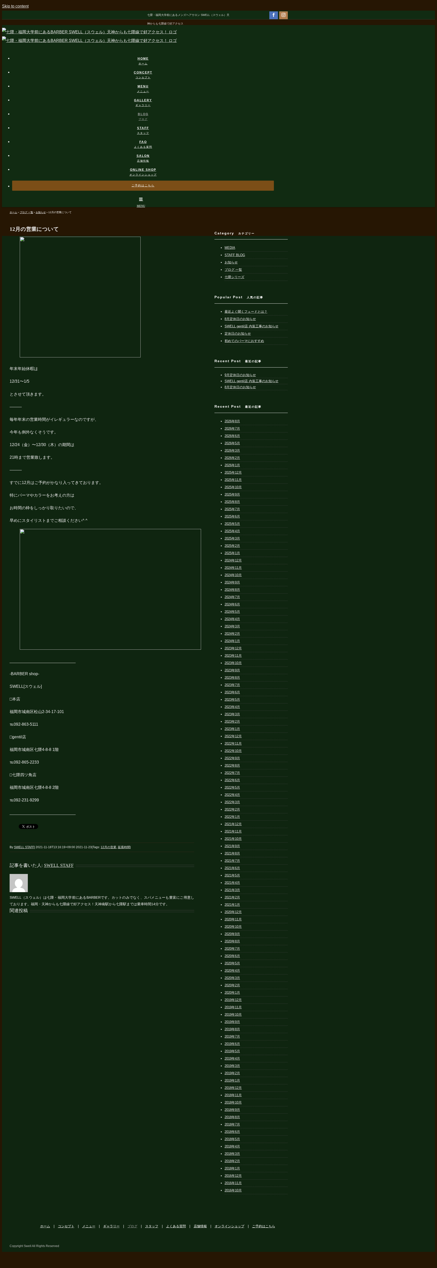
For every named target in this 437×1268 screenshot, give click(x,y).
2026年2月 (232, 458)
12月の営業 (108, 847)
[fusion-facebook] (273, 15)
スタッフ (151, 1226)
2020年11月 (233, 919)
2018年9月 (232, 1110)
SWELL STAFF (24, 847)
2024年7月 (232, 597)
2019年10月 (233, 1014)
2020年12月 (233, 912)
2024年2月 (232, 634)
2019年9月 (232, 1022)
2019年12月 (233, 1000)
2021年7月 (232, 861)
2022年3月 (232, 802)
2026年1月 (232, 465)
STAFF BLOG (235, 255)
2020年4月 (232, 970)
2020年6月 (232, 956)
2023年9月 (232, 670)
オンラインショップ (229, 1226)
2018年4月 (232, 1146)
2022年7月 (232, 773)
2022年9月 (232, 758)
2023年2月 (232, 721)
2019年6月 (232, 1044)
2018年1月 (232, 1168)
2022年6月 (232, 780)
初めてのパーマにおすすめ (244, 341)
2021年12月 (233, 824)
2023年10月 (233, 663)
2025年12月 (233, 472)
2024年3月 (232, 626)
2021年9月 (232, 846)
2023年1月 (232, 729)
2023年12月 (233, 648)
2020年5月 (232, 963)
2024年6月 (232, 604)
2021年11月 (233, 831)
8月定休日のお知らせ (240, 319)
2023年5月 (232, 699)
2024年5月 (232, 612)
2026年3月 (232, 450)
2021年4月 (232, 883)
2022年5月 (232, 787)
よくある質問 (176, 1226)
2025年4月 (232, 531)
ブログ (132, 1226)
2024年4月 (232, 619)
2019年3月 (232, 1066)
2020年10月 (233, 927)
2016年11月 (233, 1183)
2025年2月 (232, 546)
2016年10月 (233, 1190)
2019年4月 (232, 1058)
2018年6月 (232, 1132)
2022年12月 (233, 736)
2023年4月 (232, 707)
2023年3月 (232, 714)
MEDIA (230, 248)
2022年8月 (232, 765)
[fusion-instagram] (283, 15)
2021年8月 (232, 853)
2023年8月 (232, 677)
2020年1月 (232, 992)
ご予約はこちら (263, 1226)
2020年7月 (232, 948)
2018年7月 (232, 1124)
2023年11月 (233, 655)
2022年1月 (232, 817)
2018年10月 (233, 1102)
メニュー (88, 1226)
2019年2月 (232, 1073)
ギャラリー (111, 1226)
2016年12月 (233, 1176)
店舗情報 (200, 1226)
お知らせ (231, 262)
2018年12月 (233, 1088)
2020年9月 (232, 934)
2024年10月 (233, 575)
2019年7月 (232, 1036)
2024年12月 (233, 560)
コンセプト (66, 1226)
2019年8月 (232, 1029)
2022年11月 (233, 743)
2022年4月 (232, 795)
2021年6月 (232, 868)
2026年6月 (232, 436)
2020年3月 (232, 978)
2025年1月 (232, 553)
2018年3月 (232, 1154)
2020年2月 (232, 985)
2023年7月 (232, 685)
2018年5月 (232, 1139)
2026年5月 (232, 443)
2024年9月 (232, 582)
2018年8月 (232, 1117)
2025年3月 (232, 538)
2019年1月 (232, 1080)
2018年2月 (232, 1161)
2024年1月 (232, 641)
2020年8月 (232, 941)
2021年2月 (232, 897)
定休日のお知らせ (238, 333)
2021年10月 (233, 839)
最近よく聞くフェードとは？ (246, 311)
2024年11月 (233, 568)
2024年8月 (232, 590)
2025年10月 (233, 487)
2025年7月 (232, 509)
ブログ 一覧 (233, 270)
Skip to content (15, 6)
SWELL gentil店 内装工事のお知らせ (251, 326)
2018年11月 (233, 1095)
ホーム (45, 1226)
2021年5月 (232, 875)
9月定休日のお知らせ (240, 375)
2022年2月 (232, 809)
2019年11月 (233, 1007)
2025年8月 (232, 502)
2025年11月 (233, 480)
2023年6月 (232, 692)
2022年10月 (233, 751)
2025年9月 (232, 494)
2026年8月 (232, 421)
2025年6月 (232, 516)
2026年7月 (232, 428)
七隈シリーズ (234, 277)
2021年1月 (232, 905)
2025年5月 (232, 524)
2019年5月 (232, 1051)
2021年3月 (232, 890)
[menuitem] (146, 56)
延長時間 (124, 847)
